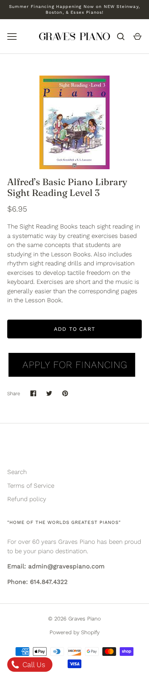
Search (17, 471)
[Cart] (137, 36)
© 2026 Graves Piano (74, 618)
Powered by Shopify (74, 632)
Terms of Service (30, 485)
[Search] (121, 36)
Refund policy (26, 499)
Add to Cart (74, 329)
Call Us (32, 664)
